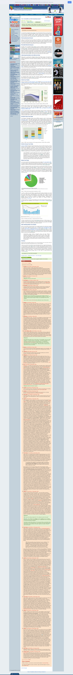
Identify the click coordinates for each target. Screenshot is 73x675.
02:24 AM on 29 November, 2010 (33, 266)
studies (43, 73)
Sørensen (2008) (24, 145)
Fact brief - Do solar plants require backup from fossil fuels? (15, 105)
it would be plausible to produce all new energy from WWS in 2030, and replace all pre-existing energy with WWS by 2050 (36, 108)
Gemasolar (49, 51)
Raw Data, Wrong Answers (14, 80)
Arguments (16, 14)
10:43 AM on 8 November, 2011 (32, 391)
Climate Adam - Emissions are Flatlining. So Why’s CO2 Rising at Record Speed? (14, 73)
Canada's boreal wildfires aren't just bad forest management (14, 111)
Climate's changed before (14, 29)
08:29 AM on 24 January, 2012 (34, 648)
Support (56, 14)
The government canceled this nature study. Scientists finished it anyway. (14, 103)
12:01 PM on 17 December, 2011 (33, 491)
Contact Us (43, 671)
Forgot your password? (13, 59)
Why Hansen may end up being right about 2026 (14, 97)
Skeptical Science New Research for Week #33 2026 (14, 83)
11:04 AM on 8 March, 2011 (33, 280)
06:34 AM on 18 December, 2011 (32, 610)
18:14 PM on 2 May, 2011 (32, 289)
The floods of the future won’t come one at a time (14, 89)
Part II (46, 111)
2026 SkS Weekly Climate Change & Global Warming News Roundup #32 (15, 91)
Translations (46, 14)
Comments (31, 14)
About (52, 14)
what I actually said (37, 504)
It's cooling (12, 34)
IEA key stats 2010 (26, 419)
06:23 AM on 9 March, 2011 (33, 285)
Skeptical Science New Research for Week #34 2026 (14, 76)
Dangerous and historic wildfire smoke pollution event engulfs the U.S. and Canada (14, 113)
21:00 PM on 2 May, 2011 (32, 316)
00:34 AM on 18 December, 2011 (34, 596)
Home (11, 14)
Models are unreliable (14, 35)
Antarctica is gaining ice (14, 40)
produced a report (33, 81)
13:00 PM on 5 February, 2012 (35, 651)
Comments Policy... (45, 662)
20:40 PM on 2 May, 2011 (31, 302)
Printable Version (24, 255)
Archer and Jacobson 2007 (42, 389)
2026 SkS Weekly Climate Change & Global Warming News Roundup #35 (15, 64)
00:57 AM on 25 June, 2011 (32, 351)
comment (40, 500)
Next (30, 263)
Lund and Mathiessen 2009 (46, 227)
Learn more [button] (51, 2)
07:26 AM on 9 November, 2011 (34, 394)
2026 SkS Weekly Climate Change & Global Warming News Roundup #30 (15, 108)
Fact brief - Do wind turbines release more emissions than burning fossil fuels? (14, 70)
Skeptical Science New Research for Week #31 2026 (14, 101)
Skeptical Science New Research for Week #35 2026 (14, 66)
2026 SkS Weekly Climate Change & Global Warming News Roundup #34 (15, 75)
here (26, 397)
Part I (23, 110)
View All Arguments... (14, 41)
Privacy (40, 671)
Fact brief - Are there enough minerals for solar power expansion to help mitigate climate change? (14, 87)
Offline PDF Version (31, 255)
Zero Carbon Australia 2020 (29, 228)
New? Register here (16, 58)
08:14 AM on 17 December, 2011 (32, 398)
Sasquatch (25, 365)
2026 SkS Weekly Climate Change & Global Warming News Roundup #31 (15, 99)
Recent (40, 73)
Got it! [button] (69, 2)
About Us (36, 671)
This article (25, 652)
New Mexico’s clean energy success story (14, 94)
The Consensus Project (39, 14)
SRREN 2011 (46, 405)
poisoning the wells (45, 528)
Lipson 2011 (33, 567)
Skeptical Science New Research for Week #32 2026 (14, 92)
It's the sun (12, 30)
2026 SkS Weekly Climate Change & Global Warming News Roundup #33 (15, 82)
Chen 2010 (33, 570)
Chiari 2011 (44, 566)
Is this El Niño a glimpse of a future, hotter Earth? (14, 78)
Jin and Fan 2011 (48, 569)
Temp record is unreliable (14, 36)
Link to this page (47, 20)
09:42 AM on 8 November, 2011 (32, 387)
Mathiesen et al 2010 (35, 229)
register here (26, 665)
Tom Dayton (25, 280)
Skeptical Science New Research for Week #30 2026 (14, 109)
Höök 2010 (40, 566)
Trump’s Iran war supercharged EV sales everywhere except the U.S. (14, 68)
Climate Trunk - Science (13, 79)
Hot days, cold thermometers (14, 106)
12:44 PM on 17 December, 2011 (34, 527)
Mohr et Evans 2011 (45, 575)
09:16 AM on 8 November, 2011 (31, 364)
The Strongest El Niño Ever (14, 114)
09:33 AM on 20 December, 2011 (32, 628)
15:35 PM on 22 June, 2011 (31, 347)
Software (21, 14)
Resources (26, 14)
